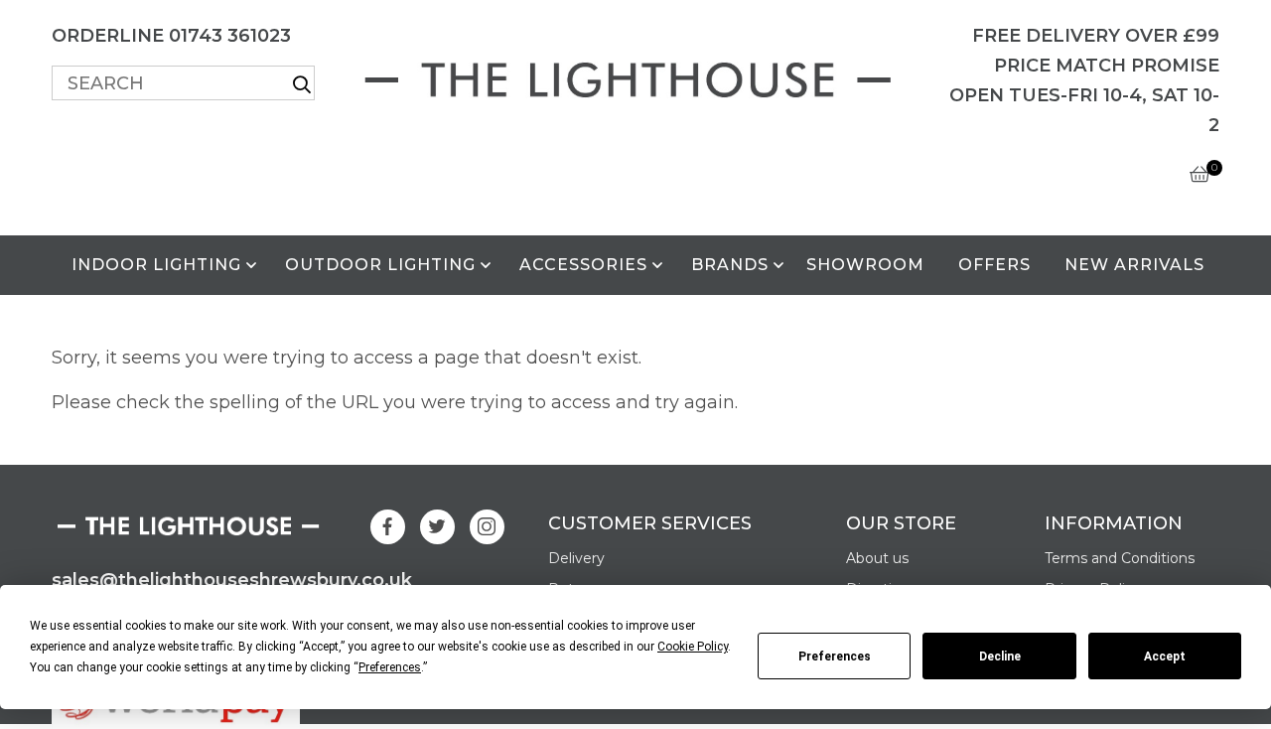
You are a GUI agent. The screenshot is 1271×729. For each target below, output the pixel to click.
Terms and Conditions (1120, 558)
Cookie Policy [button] (692, 647)
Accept (1165, 656)
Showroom (865, 264)
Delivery (576, 558)
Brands (730, 264)
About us (877, 558)
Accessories (583, 264)
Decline (1000, 656)
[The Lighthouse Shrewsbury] (635, 76)
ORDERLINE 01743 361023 (171, 36)
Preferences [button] (389, 667)
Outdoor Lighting (380, 264)
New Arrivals (1134, 264)
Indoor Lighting (156, 264)
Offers (994, 264)
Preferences (834, 656)
